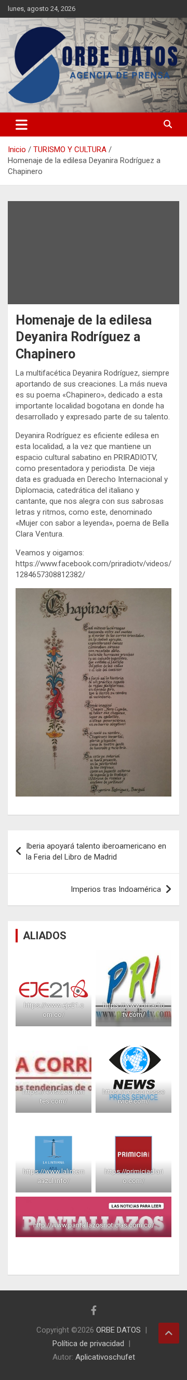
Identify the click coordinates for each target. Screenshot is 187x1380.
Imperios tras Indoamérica (116, 889)
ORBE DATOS (118, 1330)
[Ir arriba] (168, 1333)
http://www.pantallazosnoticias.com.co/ (93, 1225)
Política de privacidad (88, 1343)
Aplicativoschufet (105, 1357)
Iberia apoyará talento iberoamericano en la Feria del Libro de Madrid (96, 851)
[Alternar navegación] (21, 124)
